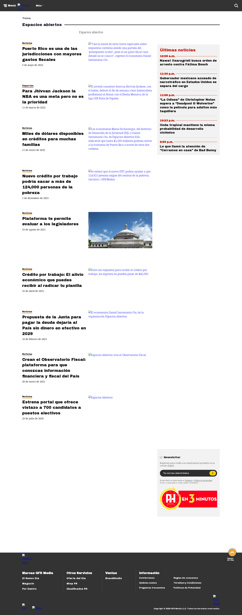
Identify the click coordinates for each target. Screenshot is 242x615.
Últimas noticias (178, 50)
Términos (188, 480)
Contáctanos (146, 578)
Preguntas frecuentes (152, 588)
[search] (236, 5)
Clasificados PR (77, 589)
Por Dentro (29, 589)
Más (38, 5)
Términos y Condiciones (187, 583)
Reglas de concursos (186, 578)
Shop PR (72, 583)
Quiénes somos (148, 583)
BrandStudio (113, 578)
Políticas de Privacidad (187, 588)
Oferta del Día (76, 578)
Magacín (28, 583)
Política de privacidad (203, 480)
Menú (12, 5)
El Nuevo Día (30, 578)
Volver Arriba (230, 559)
